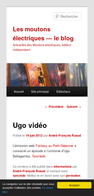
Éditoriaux (63, 91)
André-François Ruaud (65, 135)
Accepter (74, 185)
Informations (63, 166)
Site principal (40, 91)
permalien (73, 175)
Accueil (19, 91)
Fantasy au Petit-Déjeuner (54, 145)
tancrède (19, 175)
